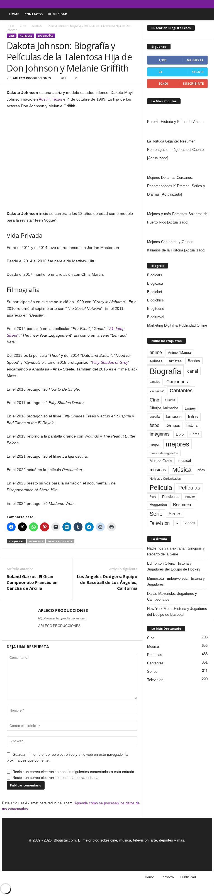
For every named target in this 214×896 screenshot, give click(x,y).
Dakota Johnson (60, 541)
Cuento (170, 399)
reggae (190, 496)
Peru (153, 496)
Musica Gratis (161, 461)
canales (155, 381)
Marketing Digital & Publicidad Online (177, 325)
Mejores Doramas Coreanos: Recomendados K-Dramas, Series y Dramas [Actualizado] (176, 185)
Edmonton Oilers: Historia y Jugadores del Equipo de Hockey (173, 566)
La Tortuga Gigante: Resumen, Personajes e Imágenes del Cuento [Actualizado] (175, 149)
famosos (174, 416)
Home (14, 14)
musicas (158, 469)
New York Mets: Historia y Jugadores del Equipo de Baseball (177, 612)
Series (175, 513)
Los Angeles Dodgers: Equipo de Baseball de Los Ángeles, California (107, 582)
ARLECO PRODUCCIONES (32, 78)
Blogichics (155, 300)
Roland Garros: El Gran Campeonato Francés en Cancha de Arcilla (32, 582)
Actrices (37, 26)
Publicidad (57, 14)
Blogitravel (155, 317)
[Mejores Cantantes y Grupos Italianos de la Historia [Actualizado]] (177, 232)
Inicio (10, 26)
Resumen (182, 504)
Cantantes (181, 390)
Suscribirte (193, 83)
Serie (156, 513)
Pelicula (161, 487)
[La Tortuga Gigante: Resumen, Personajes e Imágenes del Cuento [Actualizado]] (177, 131)
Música (181, 469)
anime (156, 352)
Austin (44, 99)
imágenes (160, 434)
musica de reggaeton (164, 453)
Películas (189, 488)
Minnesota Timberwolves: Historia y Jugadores (176, 581)
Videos (189, 523)
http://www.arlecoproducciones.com (62, 618)
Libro (180, 434)
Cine (23, 26)
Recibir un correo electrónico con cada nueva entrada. (56, 778)
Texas (57, 99)
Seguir (198, 72)
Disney (190, 408)
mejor (155, 444)
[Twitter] (199, 4)
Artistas (175, 361)
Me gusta (195, 60)
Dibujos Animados (164, 408)
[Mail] (191, 4)
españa (155, 416)
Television (160, 523)
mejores (177, 444)
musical (184, 460)
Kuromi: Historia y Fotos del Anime (175, 122)
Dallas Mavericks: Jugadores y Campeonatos (172, 596)
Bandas (194, 361)
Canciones (177, 381)
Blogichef (154, 292)
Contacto (34, 14)
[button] (204, 14)
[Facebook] (182, 4)
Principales (170, 497)
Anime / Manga (179, 353)
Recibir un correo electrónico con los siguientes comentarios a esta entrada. (74, 772)
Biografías (45, 35)
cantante (157, 391)
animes (156, 361)
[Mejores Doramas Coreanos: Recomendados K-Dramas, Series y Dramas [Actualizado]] (177, 168)
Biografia (36, 541)
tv (177, 522)
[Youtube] (208, 4)
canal (192, 371)
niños (201, 470)
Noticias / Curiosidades (165, 478)
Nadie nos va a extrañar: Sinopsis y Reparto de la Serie (176, 551)
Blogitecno (155, 308)
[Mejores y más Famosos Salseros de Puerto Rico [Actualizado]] (177, 204)
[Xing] (41, 634)
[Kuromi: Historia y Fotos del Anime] (177, 112)
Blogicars (154, 275)
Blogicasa (155, 283)
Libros (194, 434)
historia (192, 425)
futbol (155, 425)
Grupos (173, 425)
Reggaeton (158, 504)
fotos (193, 416)
